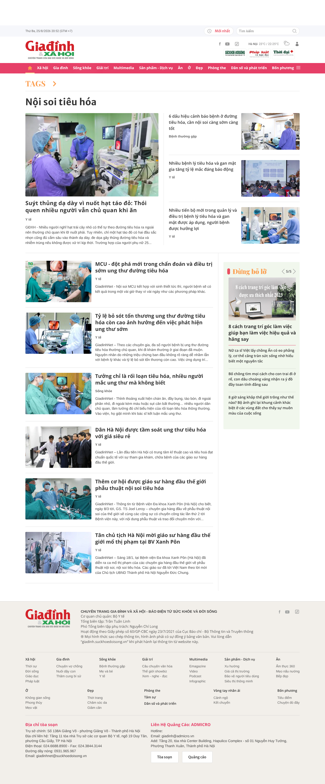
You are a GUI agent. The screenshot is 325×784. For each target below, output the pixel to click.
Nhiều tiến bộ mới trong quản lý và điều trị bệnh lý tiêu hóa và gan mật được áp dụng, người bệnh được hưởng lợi (203, 219)
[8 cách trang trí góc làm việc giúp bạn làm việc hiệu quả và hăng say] (261, 299)
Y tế (28, 219)
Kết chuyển (222, 702)
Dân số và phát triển (249, 68)
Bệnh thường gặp (183, 136)
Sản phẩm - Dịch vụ (156, 68)
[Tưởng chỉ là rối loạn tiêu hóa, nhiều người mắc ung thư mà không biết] (58, 393)
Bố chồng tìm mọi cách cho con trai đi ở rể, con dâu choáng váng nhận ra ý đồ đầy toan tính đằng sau (261, 379)
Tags (36, 83)
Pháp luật (32, 681)
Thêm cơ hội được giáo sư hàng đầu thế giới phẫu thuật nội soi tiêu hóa (150, 484)
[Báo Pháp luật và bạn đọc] (259, 54)
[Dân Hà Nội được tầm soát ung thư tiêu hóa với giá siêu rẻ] (58, 447)
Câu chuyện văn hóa (157, 666)
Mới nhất (222, 31)
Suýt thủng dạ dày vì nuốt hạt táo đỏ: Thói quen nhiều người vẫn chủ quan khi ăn (86, 206)
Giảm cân (94, 708)
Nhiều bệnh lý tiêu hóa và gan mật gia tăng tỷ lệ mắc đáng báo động (202, 166)
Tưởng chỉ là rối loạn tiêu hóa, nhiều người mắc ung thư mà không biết (149, 379)
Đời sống (32, 671)
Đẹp (199, 68)
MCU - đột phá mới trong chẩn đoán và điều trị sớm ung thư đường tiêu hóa (154, 267)
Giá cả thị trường (236, 671)
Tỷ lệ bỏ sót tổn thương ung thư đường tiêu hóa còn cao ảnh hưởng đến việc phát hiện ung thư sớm (150, 322)
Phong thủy (33, 702)
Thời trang (95, 698)
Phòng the (217, 68)
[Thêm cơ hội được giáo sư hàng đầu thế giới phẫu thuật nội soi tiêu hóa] (58, 499)
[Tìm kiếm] (294, 31)
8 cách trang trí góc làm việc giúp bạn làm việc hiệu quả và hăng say (261, 333)
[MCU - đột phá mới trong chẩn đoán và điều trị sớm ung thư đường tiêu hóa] (58, 281)
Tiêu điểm (285, 698)
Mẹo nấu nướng (288, 671)
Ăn (180, 68)
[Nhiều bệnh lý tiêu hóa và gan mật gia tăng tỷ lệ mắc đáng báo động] (270, 178)
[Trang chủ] (30, 68)
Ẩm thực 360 (285, 666)
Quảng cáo (197, 757)
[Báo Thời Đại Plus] (283, 53)
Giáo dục (32, 676)
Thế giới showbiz (154, 671)
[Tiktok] (236, 44)
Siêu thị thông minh (238, 681)
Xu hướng (231, 666)
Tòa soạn (164, 757)
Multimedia (123, 68)
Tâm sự (150, 697)
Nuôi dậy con (66, 671)
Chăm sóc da (97, 702)
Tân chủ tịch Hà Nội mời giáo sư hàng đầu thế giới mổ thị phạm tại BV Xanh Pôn (152, 538)
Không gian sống (37, 698)
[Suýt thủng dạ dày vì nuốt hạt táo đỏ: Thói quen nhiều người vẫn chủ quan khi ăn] (91, 154)
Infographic (197, 681)
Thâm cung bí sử (68, 676)
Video (193, 671)
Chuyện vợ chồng (69, 666)
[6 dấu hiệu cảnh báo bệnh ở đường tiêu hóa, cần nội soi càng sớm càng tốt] (270, 131)
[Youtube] (227, 43)
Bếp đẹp (282, 676)
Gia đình (60, 68)
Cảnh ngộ (221, 698)
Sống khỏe (82, 68)
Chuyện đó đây (289, 702)
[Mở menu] (298, 68)
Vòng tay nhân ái (227, 691)
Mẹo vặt (31, 708)
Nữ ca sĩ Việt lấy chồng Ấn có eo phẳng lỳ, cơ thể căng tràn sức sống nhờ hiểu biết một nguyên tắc (260, 356)
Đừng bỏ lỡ (250, 271)
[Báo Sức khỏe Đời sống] (235, 53)
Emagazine (197, 666)
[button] (283, 271)
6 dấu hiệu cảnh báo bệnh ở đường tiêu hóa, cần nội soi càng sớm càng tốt (203, 122)
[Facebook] (220, 43)
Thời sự (31, 666)
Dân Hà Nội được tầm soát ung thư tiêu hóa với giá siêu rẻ (150, 433)
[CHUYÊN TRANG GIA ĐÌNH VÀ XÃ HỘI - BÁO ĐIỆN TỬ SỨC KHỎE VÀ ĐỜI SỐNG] (50, 50)
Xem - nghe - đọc (155, 676)
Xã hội (42, 68)
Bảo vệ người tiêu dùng (241, 676)
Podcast (195, 676)
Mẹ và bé (106, 671)
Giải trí (102, 68)
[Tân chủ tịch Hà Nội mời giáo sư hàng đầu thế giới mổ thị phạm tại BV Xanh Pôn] (58, 552)
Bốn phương (283, 68)
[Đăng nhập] (297, 44)
